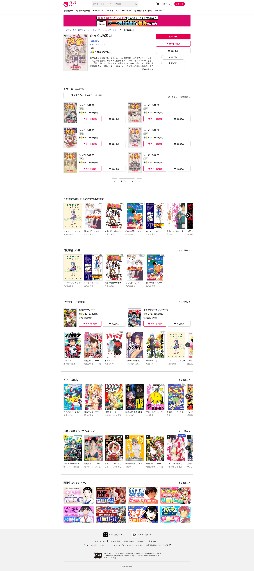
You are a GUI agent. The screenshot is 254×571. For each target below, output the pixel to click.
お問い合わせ (129, 541)
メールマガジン (144, 535)
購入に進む (173, 36)
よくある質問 (114, 541)
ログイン (167, 4)
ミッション (114, 11)
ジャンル (128, 11)
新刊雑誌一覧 (84, 11)
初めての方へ (100, 541)
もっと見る (183, 250)
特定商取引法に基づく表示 (158, 545)
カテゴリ (158, 11)
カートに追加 (174, 44)
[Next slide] (187, 215)
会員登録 (179, 4)
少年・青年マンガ (97, 44)
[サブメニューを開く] (188, 4)
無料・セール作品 (144, 11)
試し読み (174, 51)
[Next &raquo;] (139, 181)
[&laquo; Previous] (115, 181)
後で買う (174, 63)
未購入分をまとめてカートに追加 (88, 95)
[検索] (136, 4)
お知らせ (141, 541)
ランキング (100, 11)
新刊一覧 (70, 11)
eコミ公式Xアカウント (116, 535)
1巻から (174, 97)
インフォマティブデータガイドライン (123, 545)
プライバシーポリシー (94, 545)
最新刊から (185, 97)
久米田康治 (94, 41)
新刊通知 (174, 57)
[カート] (158, 4)
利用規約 (152, 541)
